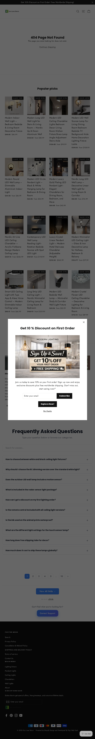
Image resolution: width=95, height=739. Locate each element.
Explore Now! (47, 404)
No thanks (47, 411)
